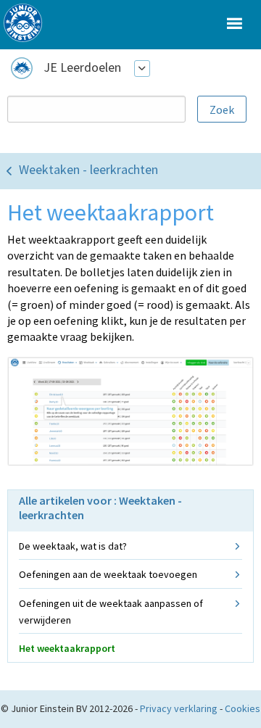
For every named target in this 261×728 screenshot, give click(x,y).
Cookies (242, 708)
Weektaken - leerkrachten (88, 169)
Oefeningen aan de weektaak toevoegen (108, 574)
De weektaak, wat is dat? (73, 546)
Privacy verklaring (179, 708)
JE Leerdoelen (82, 67)
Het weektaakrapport (67, 648)
